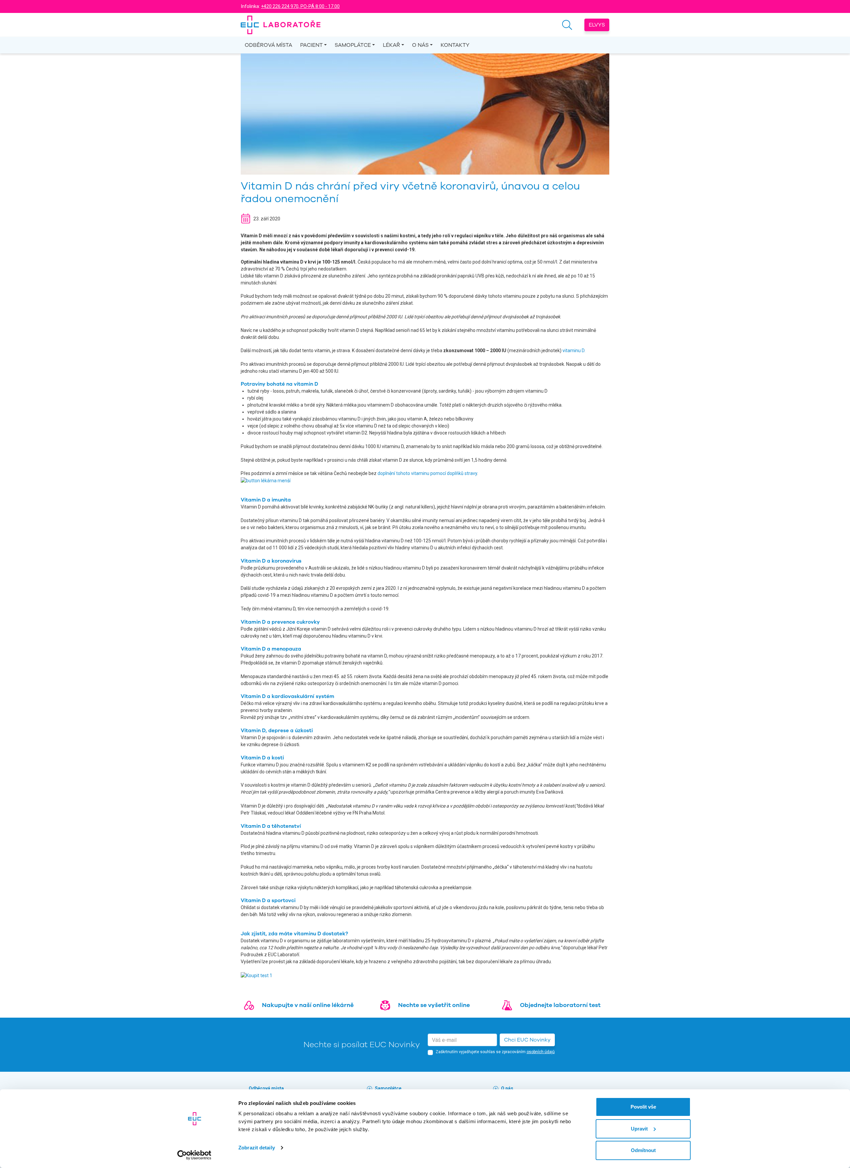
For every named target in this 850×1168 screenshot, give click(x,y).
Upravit (639, 1128)
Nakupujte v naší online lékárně (308, 1005)
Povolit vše (643, 1107)
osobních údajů (541, 1052)
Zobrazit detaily (256, 1147)
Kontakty (455, 45)
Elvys (597, 25)
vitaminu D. (573, 350)
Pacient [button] (311, 45)
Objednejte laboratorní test (560, 1005)
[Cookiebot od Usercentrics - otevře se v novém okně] (194, 1155)
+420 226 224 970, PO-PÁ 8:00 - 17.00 (300, 6)
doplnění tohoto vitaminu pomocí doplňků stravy (427, 473)
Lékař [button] (391, 45)
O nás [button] (420, 45)
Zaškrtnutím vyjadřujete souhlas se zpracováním (495, 1052)
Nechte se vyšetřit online (434, 1005)
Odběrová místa (268, 45)
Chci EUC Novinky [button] (527, 1040)
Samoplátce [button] (353, 45)
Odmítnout (643, 1150)
